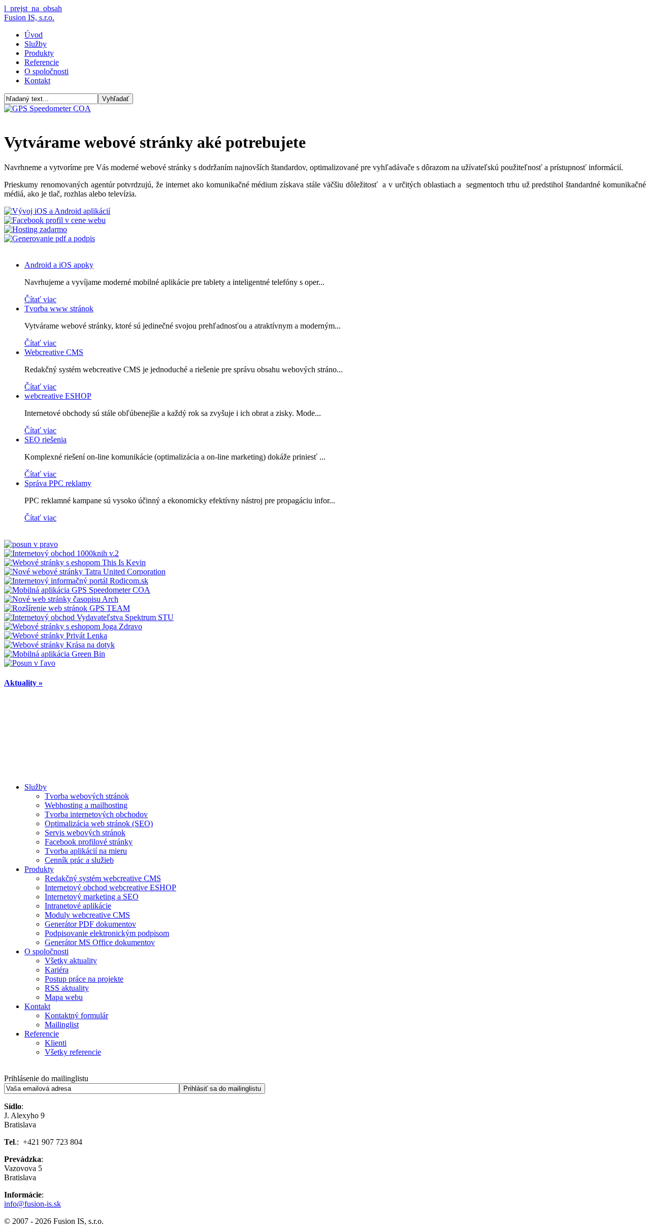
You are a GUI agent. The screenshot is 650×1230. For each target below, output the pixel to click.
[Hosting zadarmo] (35, 229)
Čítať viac (40, 299)
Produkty (39, 53)
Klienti (56, 1043)
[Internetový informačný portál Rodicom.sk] (76, 580)
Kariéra (57, 969)
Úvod (33, 34)
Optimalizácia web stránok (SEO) (99, 823)
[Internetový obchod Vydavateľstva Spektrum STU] (89, 617)
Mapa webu (64, 997)
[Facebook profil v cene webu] (55, 220)
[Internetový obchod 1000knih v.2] (61, 553)
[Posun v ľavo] (29, 663)
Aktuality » (23, 682)
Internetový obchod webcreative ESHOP (110, 887)
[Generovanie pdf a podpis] (49, 238)
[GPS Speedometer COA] (47, 108)
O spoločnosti (46, 71)
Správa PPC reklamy (57, 483)
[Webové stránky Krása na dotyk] (59, 644)
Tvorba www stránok (58, 308)
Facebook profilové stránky (89, 841)
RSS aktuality (67, 988)
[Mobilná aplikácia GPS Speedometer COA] (77, 590)
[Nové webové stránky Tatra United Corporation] (85, 571)
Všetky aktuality (71, 960)
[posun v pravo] (31, 544)
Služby (35, 44)
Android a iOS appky (58, 265)
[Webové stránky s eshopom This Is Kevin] (75, 562)
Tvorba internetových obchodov (96, 814)
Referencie (41, 62)
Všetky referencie (73, 1052)
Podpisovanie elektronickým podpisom (107, 933)
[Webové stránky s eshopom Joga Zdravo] (73, 626)
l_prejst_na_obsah (33, 8)
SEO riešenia (45, 439)
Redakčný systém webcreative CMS (103, 878)
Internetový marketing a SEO (92, 896)
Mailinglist (62, 1024)
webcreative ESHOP (57, 396)
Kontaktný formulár (76, 1015)
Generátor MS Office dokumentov (100, 942)
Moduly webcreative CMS (87, 915)
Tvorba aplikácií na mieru (86, 851)
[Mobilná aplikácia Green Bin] (54, 654)
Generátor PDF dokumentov (90, 924)
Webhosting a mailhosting (86, 805)
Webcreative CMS (53, 352)
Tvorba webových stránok (87, 796)
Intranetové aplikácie (78, 905)
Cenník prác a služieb (79, 860)
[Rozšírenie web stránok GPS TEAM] (67, 608)
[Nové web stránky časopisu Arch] (61, 599)
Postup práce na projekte (84, 979)
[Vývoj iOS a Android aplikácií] (57, 211)
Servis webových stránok (85, 832)
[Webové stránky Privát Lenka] (55, 635)
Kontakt (37, 80)
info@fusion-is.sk (32, 1204)
